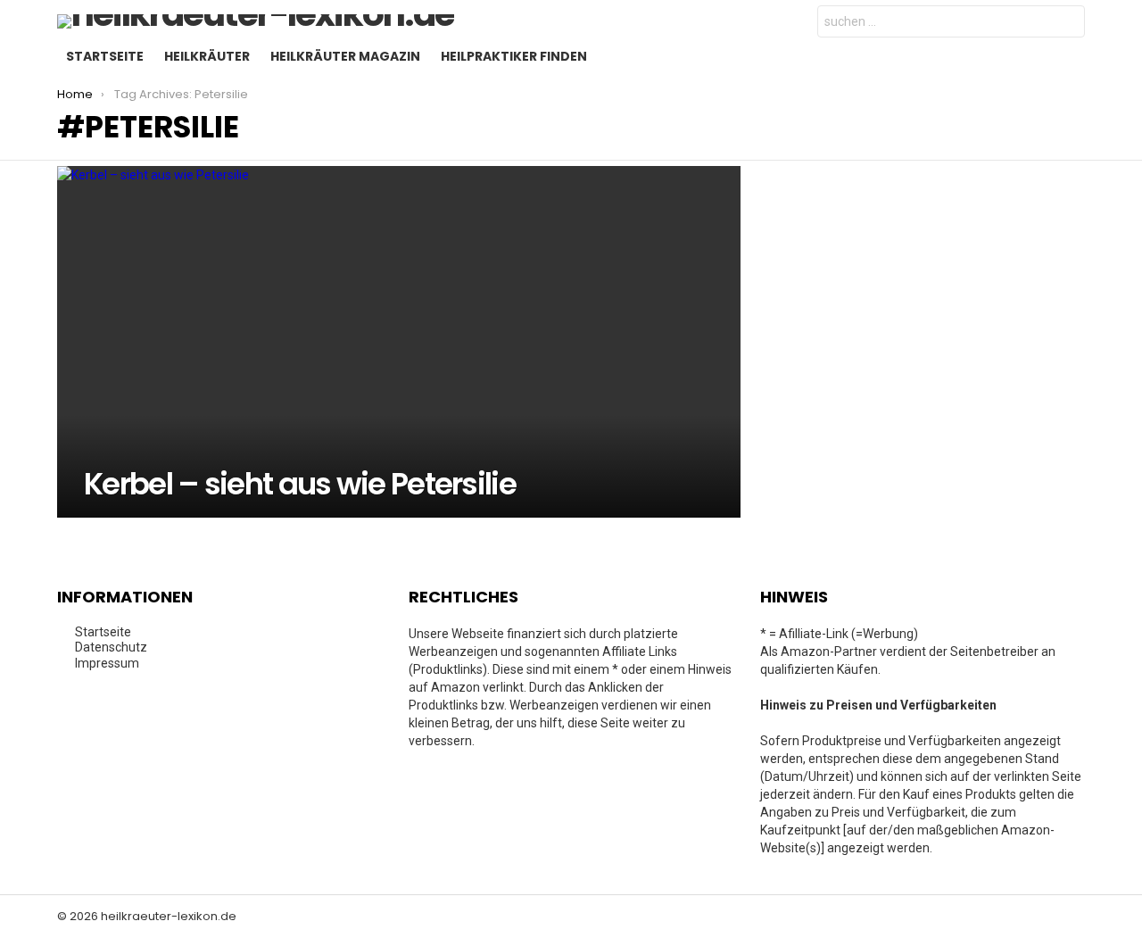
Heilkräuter (207, 56)
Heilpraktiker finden (514, 56)
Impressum (107, 663)
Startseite (105, 56)
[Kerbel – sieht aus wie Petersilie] (399, 342)
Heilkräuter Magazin (345, 56)
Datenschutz (111, 647)
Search (1067, 23)
